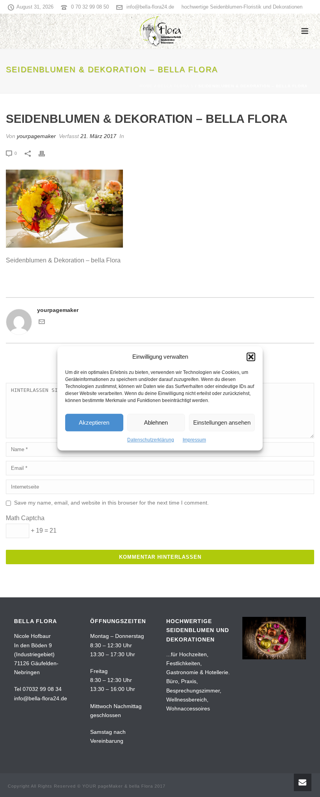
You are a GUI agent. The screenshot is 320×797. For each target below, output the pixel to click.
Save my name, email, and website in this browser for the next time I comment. (111, 502)
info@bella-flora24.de (150, 7)
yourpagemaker (36, 136)
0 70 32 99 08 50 (90, 7)
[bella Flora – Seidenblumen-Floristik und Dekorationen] (160, 31)
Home (146, 86)
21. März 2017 (98, 136)
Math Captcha (25, 518)
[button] (251, 357)
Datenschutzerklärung (150, 440)
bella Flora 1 (176, 86)
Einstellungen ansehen (222, 422)
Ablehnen (156, 422)
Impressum (194, 440)
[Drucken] (46, 153)
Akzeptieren (94, 422)
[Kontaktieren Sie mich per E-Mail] (42, 323)
